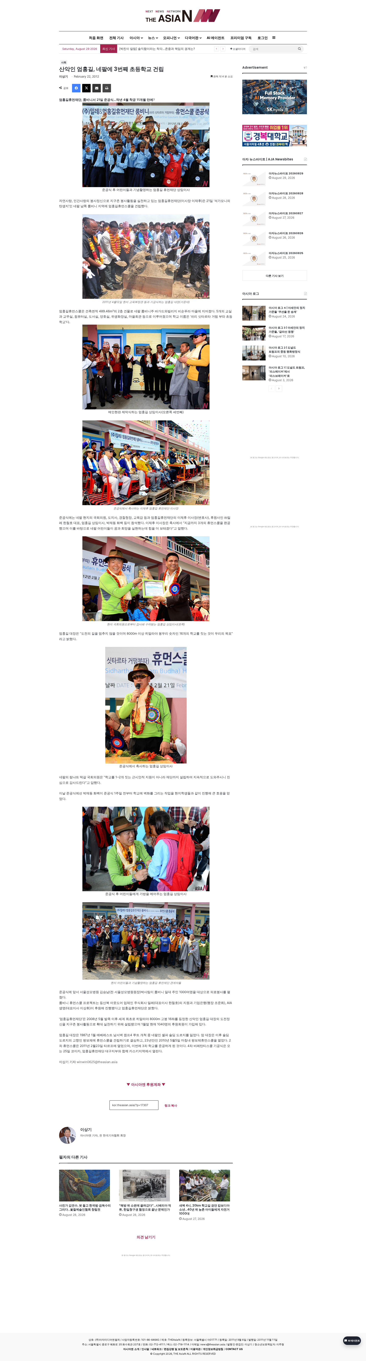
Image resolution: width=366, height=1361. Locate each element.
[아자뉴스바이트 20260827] (254, 218)
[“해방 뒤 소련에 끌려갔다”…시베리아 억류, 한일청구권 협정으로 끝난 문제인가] (146, 1185)
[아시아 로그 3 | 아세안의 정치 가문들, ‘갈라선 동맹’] (254, 333)
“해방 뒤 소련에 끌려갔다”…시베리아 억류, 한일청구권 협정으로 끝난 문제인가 (145, 1207)
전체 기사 (116, 38)
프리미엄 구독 (241, 38)
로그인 (263, 38)
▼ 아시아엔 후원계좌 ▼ (145, 1084)
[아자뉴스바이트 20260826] (254, 238)
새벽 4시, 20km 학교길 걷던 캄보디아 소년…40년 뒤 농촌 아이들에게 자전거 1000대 (204, 1209)
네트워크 (156, 1349)
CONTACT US (234, 1349)
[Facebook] (76, 88)
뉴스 (151, 38)
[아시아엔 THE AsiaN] (183, 15)
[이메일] (96, 88)
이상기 (63, 76)
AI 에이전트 (216, 38)
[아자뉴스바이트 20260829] (254, 178)
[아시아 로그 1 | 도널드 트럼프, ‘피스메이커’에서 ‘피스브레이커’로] (254, 373)
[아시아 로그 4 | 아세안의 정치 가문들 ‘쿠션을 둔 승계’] (254, 313)
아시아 (135, 38)
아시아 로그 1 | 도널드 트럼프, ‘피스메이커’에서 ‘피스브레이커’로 (287, 372)
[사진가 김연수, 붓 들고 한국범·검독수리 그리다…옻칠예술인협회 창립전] (86, 1185)
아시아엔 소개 (131, 1349)
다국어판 (191, 38)
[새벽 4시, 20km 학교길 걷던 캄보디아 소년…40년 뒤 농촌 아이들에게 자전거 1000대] (206, 1185)
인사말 (145, 1349)
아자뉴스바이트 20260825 (286, 253)
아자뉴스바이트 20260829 (286, 173)
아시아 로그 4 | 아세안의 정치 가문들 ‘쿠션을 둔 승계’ (287, 310)
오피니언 (170, 38)
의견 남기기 (146, 1237)
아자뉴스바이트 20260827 (286, 213)
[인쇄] (107, 88)
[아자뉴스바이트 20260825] (254, 258)
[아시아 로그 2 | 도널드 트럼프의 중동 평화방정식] (254, 353)
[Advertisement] (146, 1288)
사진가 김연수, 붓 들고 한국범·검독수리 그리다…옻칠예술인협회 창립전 (167, 48)
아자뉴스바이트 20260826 (286, 233)
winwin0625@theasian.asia (97, 1062)
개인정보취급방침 (213, 1349)
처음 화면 (96, 38)
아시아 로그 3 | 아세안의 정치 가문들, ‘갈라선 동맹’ (287, 330)
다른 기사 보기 (275, 275)
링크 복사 (171, 1105)
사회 (63, 62)
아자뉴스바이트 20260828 (286, 193)
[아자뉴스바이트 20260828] (254, 198)
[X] (86, 88)
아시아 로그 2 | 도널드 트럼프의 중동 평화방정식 (284, 350)
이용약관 (195, 1349)
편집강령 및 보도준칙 (176, 1349)
